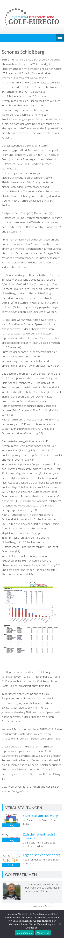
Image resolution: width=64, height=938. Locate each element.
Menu (60, 38)
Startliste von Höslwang (40, 816)
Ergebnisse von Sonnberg (41, 855)
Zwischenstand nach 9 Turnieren (39, 836)
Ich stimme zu (24, 933)
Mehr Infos (43, 933)
